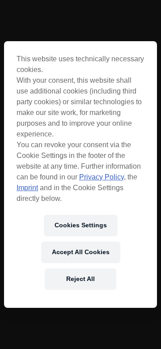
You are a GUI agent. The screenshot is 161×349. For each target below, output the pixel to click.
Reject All (80, 278)
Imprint (27, 188)
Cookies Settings (81, 225)
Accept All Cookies (81, 251)
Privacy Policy (101, 177)
